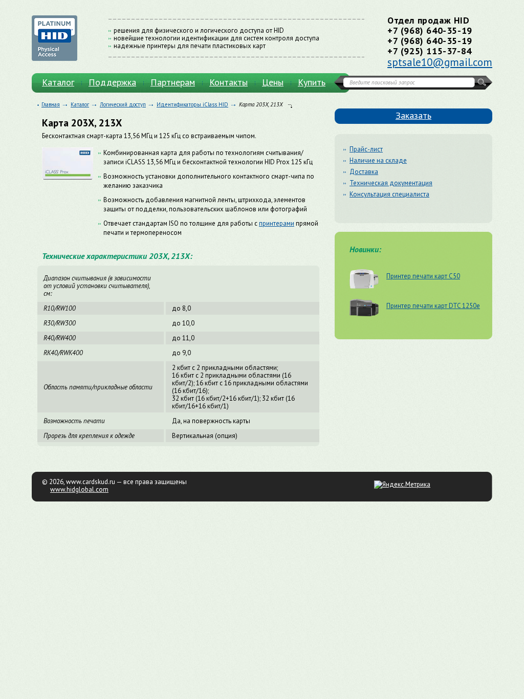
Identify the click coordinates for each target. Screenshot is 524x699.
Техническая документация (391, 183)
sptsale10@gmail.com (439, 62)
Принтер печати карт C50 (423, 276)
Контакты (228, 82)
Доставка (364, 171)
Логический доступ (123, 104)
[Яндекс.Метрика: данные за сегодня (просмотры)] (402, 484)
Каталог (58, 82)
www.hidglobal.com (79, 489)
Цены (272, 82)
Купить (311, 82)
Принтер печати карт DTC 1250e (433, 305)
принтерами (276, 223)
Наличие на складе (378, 160)
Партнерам (172, 82)
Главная (50, 104)
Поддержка (112, 82)
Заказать (413, 115)
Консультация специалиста (389, 194)
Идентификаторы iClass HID (192, 104)
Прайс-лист (366, 149)
